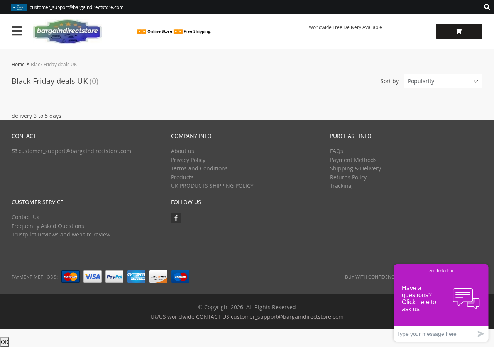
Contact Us (25, 217)
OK (4, 341)
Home (18, 64)
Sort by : (391, 81)
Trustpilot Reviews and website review (61, 234)
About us (182, 151)
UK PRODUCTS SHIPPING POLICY (212, 185)
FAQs (336, 151)
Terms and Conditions (199, 168)
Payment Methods (353, 159)
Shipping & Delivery (355, 168)
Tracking (341, 185)
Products (182, 177)
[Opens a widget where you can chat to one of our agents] (441, 302)
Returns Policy (348, 177)
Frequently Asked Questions (48, 226)
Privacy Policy (188, 159)
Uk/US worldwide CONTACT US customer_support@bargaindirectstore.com (247, 316)
